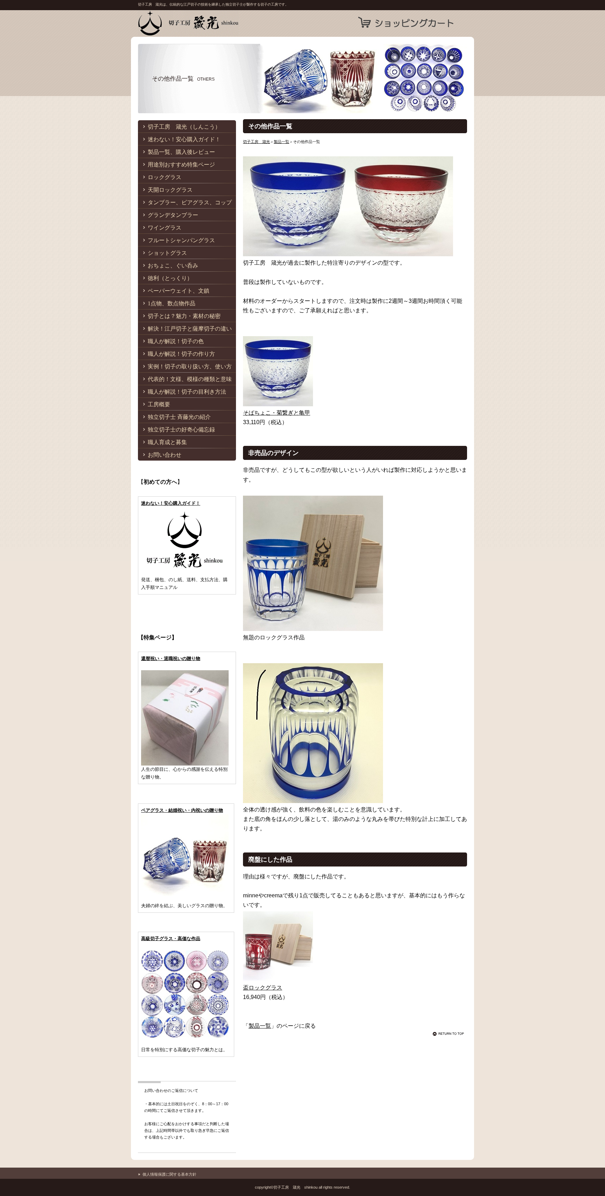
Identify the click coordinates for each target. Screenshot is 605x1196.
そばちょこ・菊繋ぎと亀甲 (276, 413)
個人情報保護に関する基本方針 (169, 1174)
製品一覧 (281, 142)
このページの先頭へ (449, 1034)
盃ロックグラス (262, 988)
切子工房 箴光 (208, 23)
